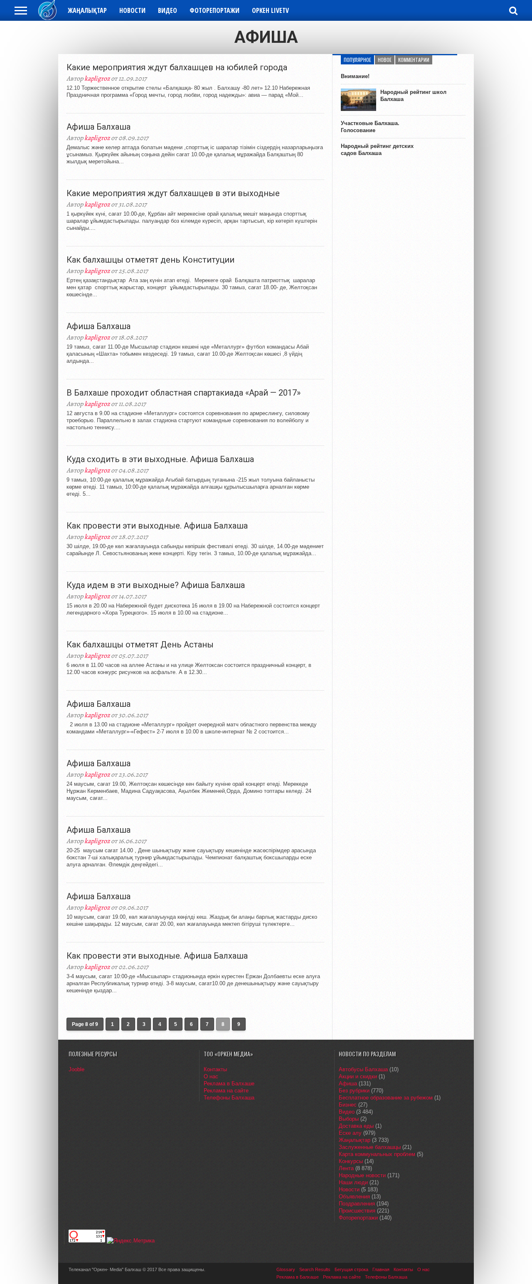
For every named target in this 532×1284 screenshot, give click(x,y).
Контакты (215, 1069)
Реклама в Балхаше (229, 1083)
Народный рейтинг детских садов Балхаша (377, 149)
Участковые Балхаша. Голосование (370, 126)
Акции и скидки (358, 1076)
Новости (132, 10)
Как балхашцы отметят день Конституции (150, 260)
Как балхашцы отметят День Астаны (140, 644)
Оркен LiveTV (270, 10)
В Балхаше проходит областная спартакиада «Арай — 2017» (183, 393)
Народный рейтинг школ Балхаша (413, 95)
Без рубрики (354, 1090)
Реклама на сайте (226, 1090)
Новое (385, 59)
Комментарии (413, 59)
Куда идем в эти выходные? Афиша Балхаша (155, 585)
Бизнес (348, 1105)
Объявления (354, 1196)
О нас (211, 1076)
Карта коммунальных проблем (377, 1154)
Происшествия (357, 1211)
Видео (167, 10)
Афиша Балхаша (98, 127)
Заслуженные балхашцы (370, 1147)
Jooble (76, 1069)
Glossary (285, 1269)
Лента (346, 1168)
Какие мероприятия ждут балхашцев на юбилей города (176, 67)
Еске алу (350, 1133)
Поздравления (357, 1203)
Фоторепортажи (214, 10)
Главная (380, 1269)
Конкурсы (351, 1161)
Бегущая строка (351, 1269)
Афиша (348, 1083)
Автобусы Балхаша (363, 1069)
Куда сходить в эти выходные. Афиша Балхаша (160, 459)
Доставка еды (356, 1126)
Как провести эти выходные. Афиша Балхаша (157, 526)
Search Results (314, 1269)
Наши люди (353, 1182)
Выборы (349, 1119)
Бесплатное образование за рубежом (386, 1098)
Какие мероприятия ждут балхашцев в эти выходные (173, 193)
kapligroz (97, 78)
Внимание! (355, 76)
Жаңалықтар (87, 10)
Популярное (357, 59)
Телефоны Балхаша (229, 1098)
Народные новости (362, 1175)
